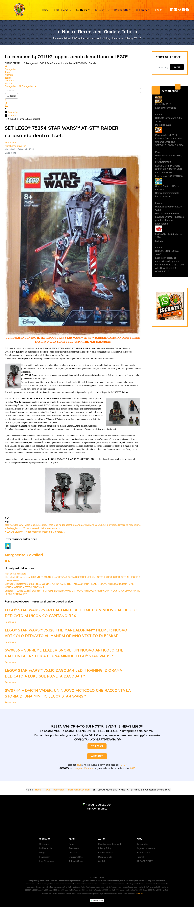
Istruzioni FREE (76, 857)
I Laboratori (44, 857)
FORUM (123, 764)
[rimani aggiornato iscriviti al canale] (170, 306)
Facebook (89, 768)
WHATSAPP (97, 756)
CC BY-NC (139, 894)
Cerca (177, 67)
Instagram (77, 768)
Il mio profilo (142, 844)
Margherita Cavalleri (15, 146)
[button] (73, 83)
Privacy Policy (104, 848)
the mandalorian (79, 525)
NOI (79, 764)
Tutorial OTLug (76, 861)
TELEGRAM (97, 746)
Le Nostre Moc (46, 848)
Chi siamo (44, 844)
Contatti (102, 861)
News (71, 844)
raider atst (47, 525)
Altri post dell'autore (15, 573)
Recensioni (10, 142)
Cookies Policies (105, 852)
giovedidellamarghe (117, 525)
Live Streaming (46, 861)
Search (12, 96)
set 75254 (101, 525)
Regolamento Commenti (109, 844)
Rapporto (12, 112)
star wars (10, 525)
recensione (135, 525)
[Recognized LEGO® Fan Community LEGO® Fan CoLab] (97, 809)
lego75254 (36, 525)
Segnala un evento (146, 848)
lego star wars (22, 525)
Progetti (43, 852)
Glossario (73, 852)
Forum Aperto (143, 852)
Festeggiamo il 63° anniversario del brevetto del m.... (34, 528)
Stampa (12, 115)
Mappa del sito (105, 857)
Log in (158, 9)
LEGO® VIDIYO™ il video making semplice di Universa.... (35, 531)
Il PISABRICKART (145, 861)
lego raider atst (62, 525)
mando (92, 525)
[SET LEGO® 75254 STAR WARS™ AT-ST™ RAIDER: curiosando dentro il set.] (73, 245)
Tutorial (140, 857)
